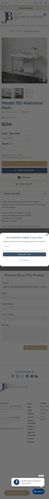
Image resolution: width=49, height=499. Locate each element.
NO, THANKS (24, 260)
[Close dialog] (47, 235)
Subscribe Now (24, 254)
